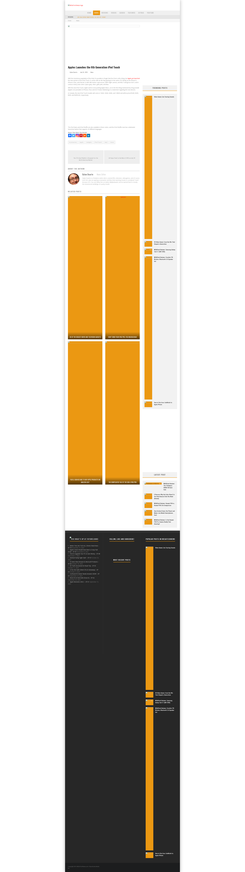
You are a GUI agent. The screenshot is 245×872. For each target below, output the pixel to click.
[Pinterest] (81, 135)
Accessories (73, 142)
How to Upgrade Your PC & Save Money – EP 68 (85, 554)
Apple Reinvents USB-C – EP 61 (79, 582)
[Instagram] (77, 135)
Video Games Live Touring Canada (164, 97)
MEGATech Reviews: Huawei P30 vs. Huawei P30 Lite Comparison (164, 504)
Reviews (105, 13)
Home (89, 13)
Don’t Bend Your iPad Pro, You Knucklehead (122, 337)
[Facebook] (69, 135)
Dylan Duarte (73, 72)
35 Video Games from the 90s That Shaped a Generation (164, 243)
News (96, 13)
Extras (141, 13)
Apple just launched (134, 78)
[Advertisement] (104, 110)
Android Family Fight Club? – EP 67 (80, 558)
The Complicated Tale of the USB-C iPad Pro (123, 482)
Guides (122, 13)
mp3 (106, 142)
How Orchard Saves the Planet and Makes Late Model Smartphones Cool (164, 513)
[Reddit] (84, 135)
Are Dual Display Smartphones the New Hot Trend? (92, 17)
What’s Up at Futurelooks (86, 539)
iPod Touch (98, 142)
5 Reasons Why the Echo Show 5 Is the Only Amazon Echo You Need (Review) (164, 496)
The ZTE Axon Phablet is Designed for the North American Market (86, 159)
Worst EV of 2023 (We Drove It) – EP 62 (82, 578)
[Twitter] (73, 135)
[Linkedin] (88, 135)
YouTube (150, 13)
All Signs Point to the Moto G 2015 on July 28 (122, 158)
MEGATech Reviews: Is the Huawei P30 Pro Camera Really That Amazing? (164, 522)
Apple (81, 142)
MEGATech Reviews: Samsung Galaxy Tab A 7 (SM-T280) (164, 251)
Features (131, 13)
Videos (113, 13)
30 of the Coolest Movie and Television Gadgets (85, 337)
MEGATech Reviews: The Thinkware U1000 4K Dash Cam (169, 487)
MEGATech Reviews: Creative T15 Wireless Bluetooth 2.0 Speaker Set (163, 259)
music (112, 142)
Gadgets (89, 142)
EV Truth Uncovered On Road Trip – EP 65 (83, 566)
